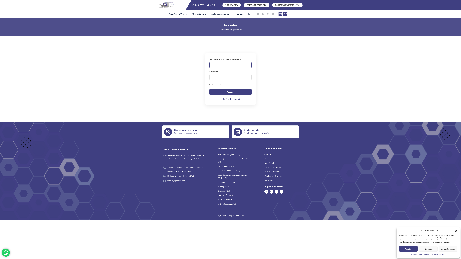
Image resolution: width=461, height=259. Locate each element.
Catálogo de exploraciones (220, 14)
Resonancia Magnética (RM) (229, 154)
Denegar (428, 249)
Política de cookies (416, 254)
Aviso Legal (269, 163)
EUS (285, 14)
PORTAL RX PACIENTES (256, 5)
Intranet (240, 14)
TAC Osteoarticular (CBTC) (229, 171)
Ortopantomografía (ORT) (228, 204)
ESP (280, 14)
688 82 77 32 (199, 5)
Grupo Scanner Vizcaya (177, 14)
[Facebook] (271, 192)
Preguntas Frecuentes (272, 159)
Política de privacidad (272, 167)
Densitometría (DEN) (226, 200)
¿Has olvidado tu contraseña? (232, 99)
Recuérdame (217, 84)
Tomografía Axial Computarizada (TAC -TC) (233, 160)
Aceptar (408, 249)
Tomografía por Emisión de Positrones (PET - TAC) (232, 176)
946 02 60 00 (214, 5)
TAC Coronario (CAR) (227, 166)
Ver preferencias (448, 249)
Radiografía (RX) (224, 187)
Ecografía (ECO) (224, 191)
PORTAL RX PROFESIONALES (287, 5)
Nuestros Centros (198, 14)
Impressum (442, 254)
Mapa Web (268, 180)
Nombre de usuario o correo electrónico (225, 59)
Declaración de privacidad (430, 254)
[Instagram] (276, 192)
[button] (456, 230)
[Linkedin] (281, 192)
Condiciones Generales (273, 176)
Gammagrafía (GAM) (226, 182)
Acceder (230, 92)
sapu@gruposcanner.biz (176, 181)
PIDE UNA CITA (231, 5)
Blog (249, 14)
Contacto (267, 154)
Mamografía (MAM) (226, 195)
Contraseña (214, 72)
